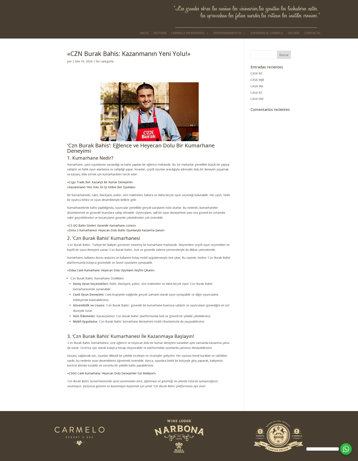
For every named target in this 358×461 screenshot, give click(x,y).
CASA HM (256, 99)
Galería (294, 33)
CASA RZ (256, 93)
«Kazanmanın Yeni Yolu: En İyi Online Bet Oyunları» (101, 187)
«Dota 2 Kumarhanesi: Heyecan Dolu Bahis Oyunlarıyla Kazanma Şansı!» (116, 230)
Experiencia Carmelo (266, 33)
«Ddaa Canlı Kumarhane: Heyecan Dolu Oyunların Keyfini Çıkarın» (111, 270)
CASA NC (256, 73)
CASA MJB (257, 80)
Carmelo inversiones (188, 33)
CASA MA (256, 86)
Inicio (144, 33)
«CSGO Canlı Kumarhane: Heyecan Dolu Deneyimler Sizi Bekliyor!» (111, 373)
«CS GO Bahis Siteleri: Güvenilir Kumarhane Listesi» (101, 225)
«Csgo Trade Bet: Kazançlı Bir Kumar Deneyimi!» (100, 182)
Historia (160, 33)
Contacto (312, 33)
